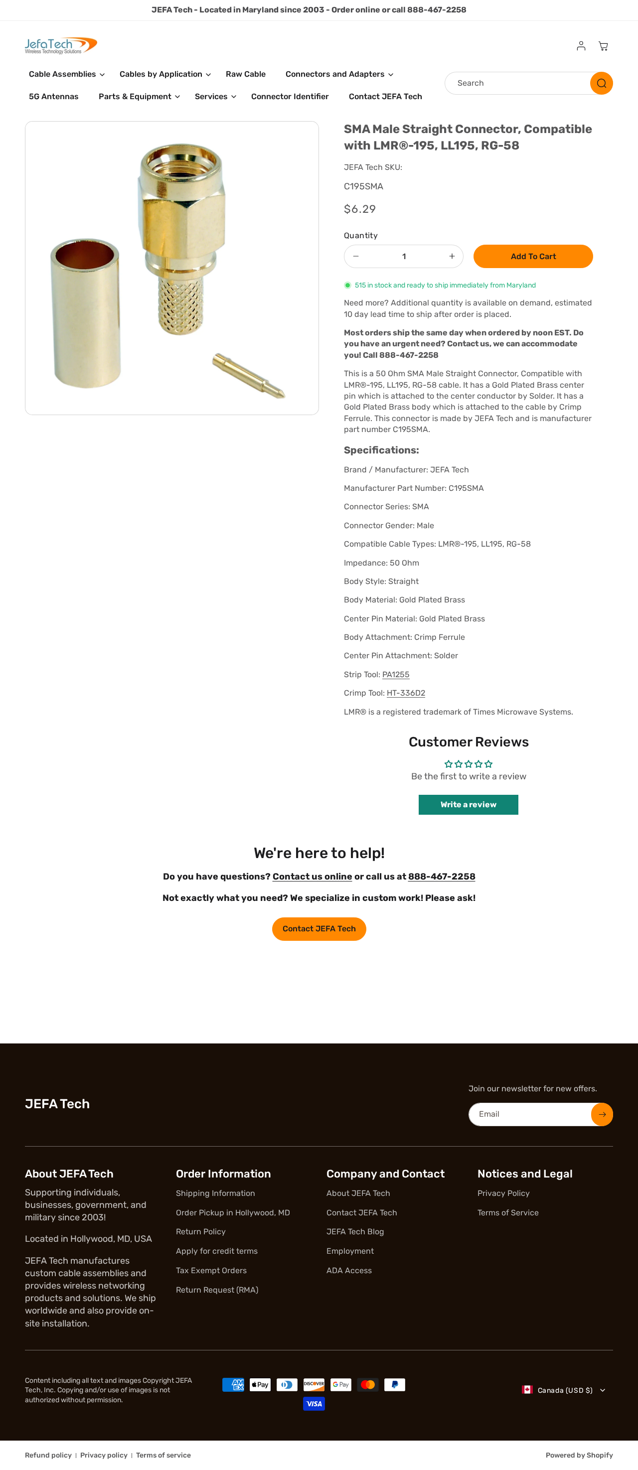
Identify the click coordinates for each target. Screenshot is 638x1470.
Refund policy (48, 1455)
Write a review (468, 804)
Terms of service (163, 1455)
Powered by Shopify (579, 1455)
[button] (64, 74)
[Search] (601, 83)
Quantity (361, 235)
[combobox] (529, 83)
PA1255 (396, 674)
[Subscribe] (602, 1114)
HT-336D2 (406, 693)
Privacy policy (104, 1455)
